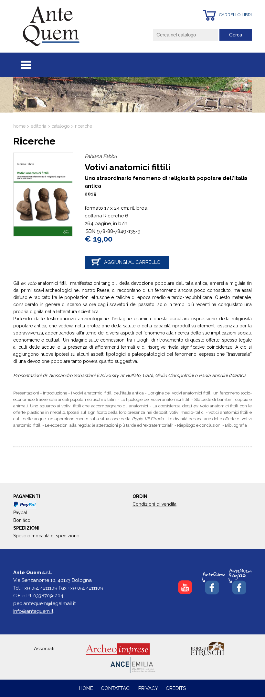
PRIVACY (148, 688)
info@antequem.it (33, 611)
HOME (86, 688)
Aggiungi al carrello (132, 262)
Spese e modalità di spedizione (46, 535)
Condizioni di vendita (154, 504)
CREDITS (176, 688)
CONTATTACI (116, 688)
